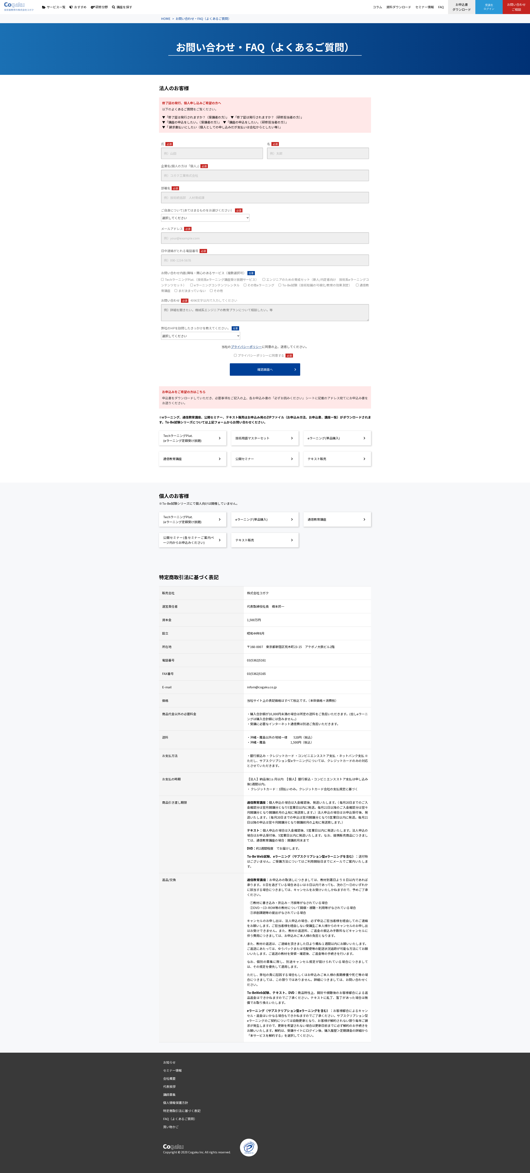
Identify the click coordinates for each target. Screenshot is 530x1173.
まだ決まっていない (192, 290)
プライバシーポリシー (246, 346)
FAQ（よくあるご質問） (180, 1119)
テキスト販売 (317, 459)
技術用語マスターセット (252, 438)
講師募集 (169, 1094)
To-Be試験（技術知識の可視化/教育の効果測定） (317, 285)
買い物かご (171, 1127)
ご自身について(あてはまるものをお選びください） (201, 210)
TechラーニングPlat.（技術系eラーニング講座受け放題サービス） (211, 279)
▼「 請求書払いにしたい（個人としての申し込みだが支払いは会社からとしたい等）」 (222, 127)
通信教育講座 (172, 459)
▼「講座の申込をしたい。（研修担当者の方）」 (255, 122)
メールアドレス (175, 228)
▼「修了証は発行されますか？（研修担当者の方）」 (267, 117)
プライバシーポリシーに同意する (265, 355)
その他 (218, 290)
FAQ (441, 7)
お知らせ (169, 1062)
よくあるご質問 (182, 109)
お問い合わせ (199, 300)
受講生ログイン (489, 7)
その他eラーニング (260, 285)
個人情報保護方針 (175, 1102)
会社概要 (169, 1078)
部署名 (169, 188)
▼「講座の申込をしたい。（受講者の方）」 (191, 122)
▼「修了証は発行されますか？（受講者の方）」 (195, 117)
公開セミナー (244, 459)
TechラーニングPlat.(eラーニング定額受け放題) (182, 438)
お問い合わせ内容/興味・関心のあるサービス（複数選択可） (207, 273)
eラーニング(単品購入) (324, 438)
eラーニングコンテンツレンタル (217, 285)
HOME (165, 18)
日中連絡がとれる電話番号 (183, 251)
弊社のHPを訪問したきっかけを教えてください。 (199, 328)
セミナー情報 (424, 7)
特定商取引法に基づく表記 (181, 1110)
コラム (377, 7)
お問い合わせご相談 (516, 7)
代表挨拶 (169, 1086)
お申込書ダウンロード (461, 7)
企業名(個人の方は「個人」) (184, 166)
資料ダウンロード (398, 7)
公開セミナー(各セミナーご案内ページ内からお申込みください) (188, 540)
